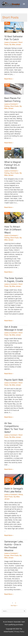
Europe (6, 555)
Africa (21, 494)
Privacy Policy (19, 631)
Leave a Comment (10, 42)
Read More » (8, 79)
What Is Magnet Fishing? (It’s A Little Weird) (12, 165)
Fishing (6, 106)
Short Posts (14, 106)
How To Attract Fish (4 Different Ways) (12, 229)
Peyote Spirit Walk (13, 379)
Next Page (14, 605)
